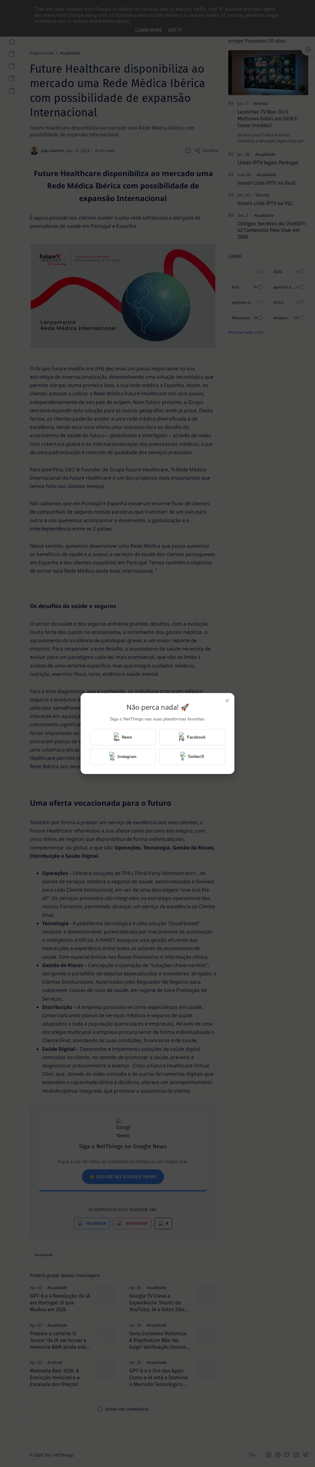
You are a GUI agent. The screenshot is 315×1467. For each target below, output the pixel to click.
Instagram (127, 756)
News (127, 737)
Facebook (196, 737)
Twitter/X (196, 756)
